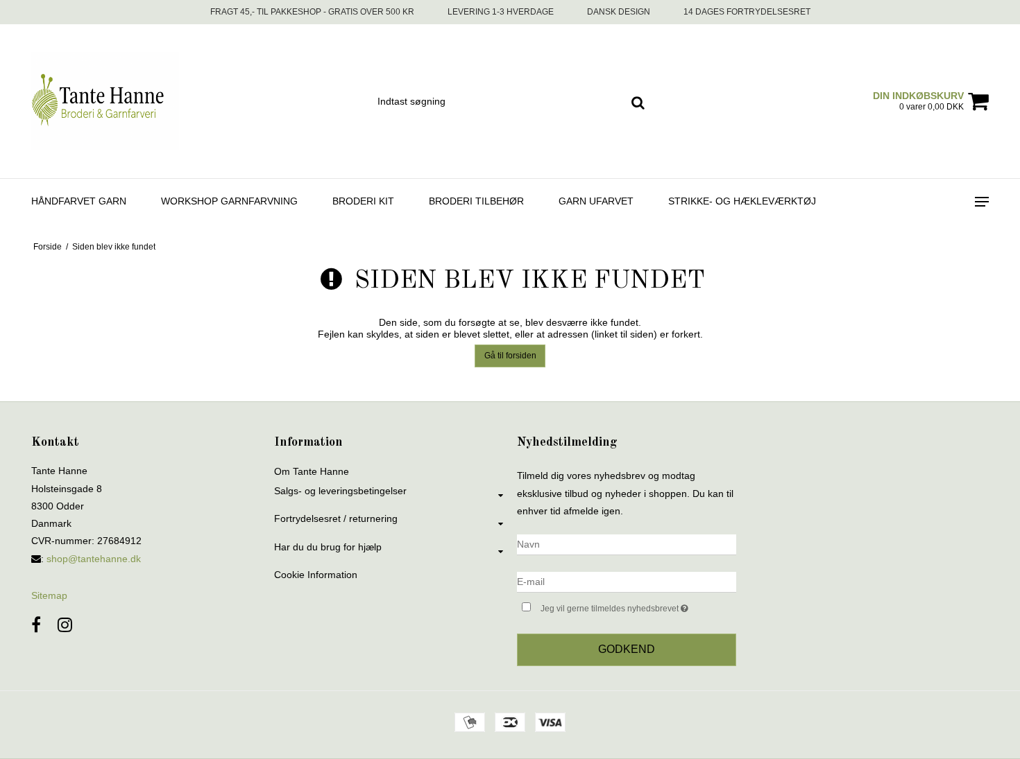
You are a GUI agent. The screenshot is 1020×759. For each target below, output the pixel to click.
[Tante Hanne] (105, 101)
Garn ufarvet (596, 201)
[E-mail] (626, 581)
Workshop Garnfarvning (229, 201)
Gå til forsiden (510, 355)
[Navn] (626, 544)
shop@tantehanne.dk (93, 558)
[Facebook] (36, 625)
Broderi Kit (363, 201)
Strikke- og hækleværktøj (742, 201)
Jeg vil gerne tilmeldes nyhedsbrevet (638, 605)
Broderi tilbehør (476, 201)
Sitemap (49, 595)
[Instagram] (65, 625)
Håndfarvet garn (78, 201)
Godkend (626, 649)
